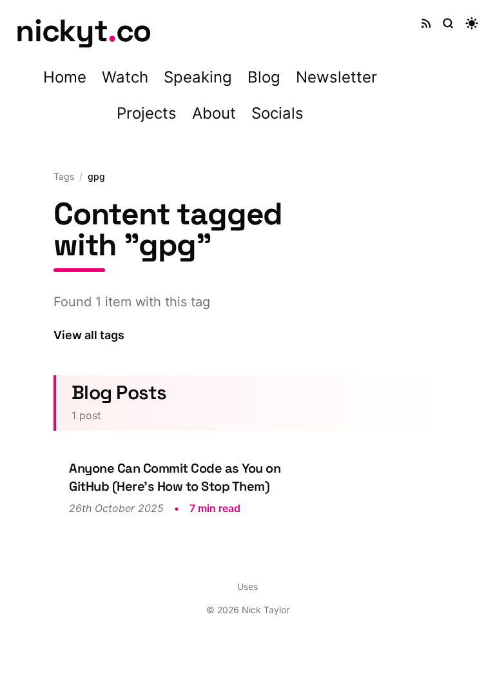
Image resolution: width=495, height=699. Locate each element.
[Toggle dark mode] (472, 23)
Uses (247, 586)
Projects (147, 113)
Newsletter (336, 77)
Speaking (198, 77)
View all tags (88, 335)
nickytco (83, 30)
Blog (264, 77)
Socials (277, 113)
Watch (125, 77)
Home (64, 77)
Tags (63, 176)
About (214, 113)
